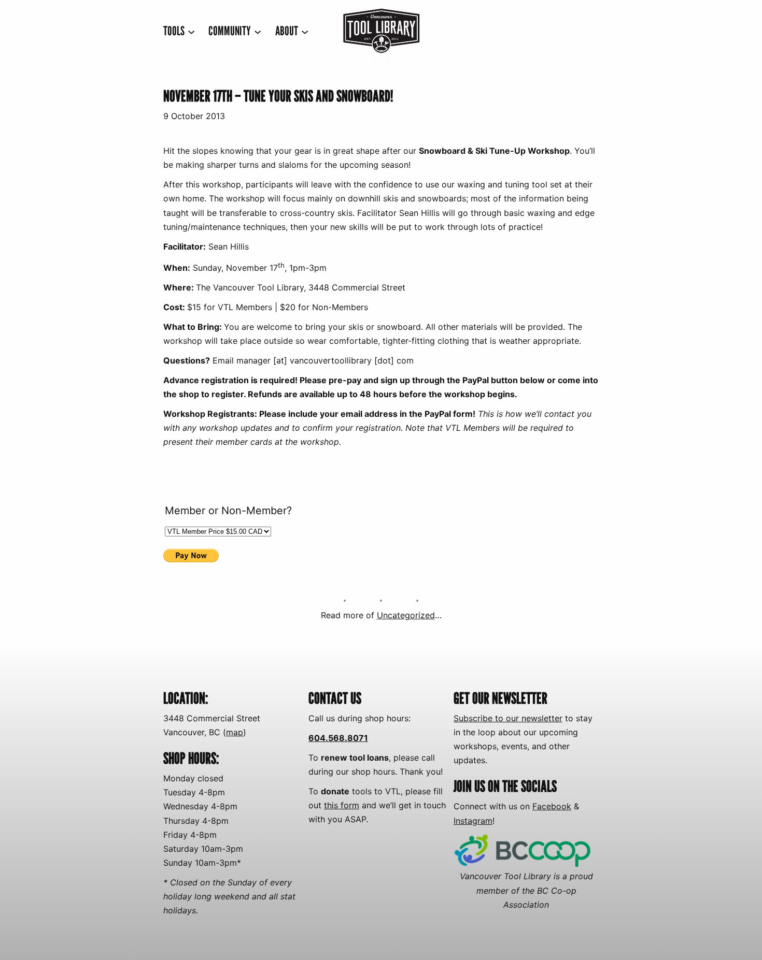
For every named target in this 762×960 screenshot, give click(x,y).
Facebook (551, 806)
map (234, 732)
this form (341, 805)
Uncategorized (406, 615)
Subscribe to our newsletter (508, 718)
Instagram (473, 821)
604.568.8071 (338, 738)
